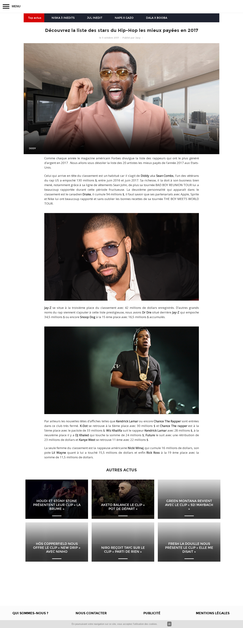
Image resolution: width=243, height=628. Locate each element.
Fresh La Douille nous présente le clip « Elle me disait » (189, 548)
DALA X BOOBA (156, 17)
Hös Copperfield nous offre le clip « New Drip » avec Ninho (56, 548)
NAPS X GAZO (124, 17)
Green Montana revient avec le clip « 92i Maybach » (189, 505)
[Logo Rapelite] (121, 6)
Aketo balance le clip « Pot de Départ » (123, 507)
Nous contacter (91, 613)
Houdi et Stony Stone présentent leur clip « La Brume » (57, 505)
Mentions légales (212, 613)
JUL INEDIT (94, 17)
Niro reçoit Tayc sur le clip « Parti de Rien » (123, 550)
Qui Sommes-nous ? (30, 613)
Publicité (151, 613)
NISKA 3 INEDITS (63, 17)
